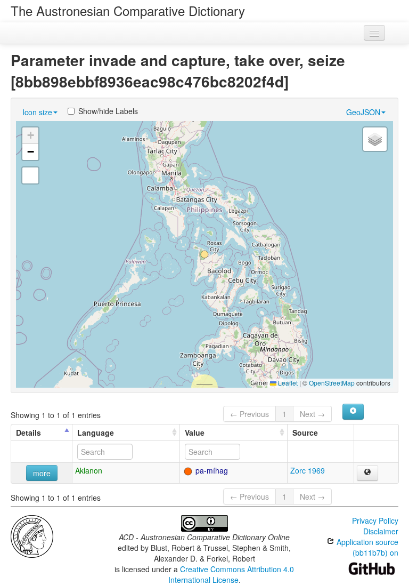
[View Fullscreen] (30, 175)
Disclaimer (380, 531)
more (42, 473)
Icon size (37, 112)
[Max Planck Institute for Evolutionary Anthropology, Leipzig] (32, 535)
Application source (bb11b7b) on (366, 547)
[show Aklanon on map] (367, 473)
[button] (204, 254)
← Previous (249, 413)
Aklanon (88, 470)
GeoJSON (363, 112)
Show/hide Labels (108, 111)
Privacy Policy (375, 520)
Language (95, 432)
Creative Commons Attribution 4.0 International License (231, 574)
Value (194, 432)
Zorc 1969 (307, 470)
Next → (312, 413)
